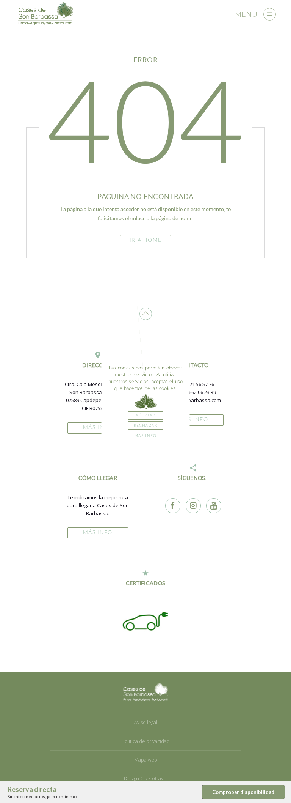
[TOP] (145, 314)
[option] (140, 620)
